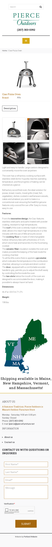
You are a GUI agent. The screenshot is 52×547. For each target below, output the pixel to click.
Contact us (9, 442)
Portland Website (30, 537)
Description (10, 108)
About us (8, 437)
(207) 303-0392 (26, 29)
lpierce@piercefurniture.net (22, 424)
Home (4, 51)
